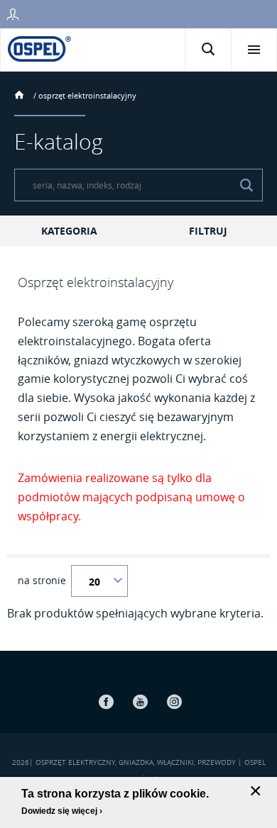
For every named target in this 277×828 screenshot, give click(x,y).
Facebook (106, 701)
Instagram (174, 701)
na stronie (42, 581)
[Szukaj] (246, 185)
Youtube (140, 701)
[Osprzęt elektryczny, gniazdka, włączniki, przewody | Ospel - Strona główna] (39, 47)
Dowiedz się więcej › (61, 811)
